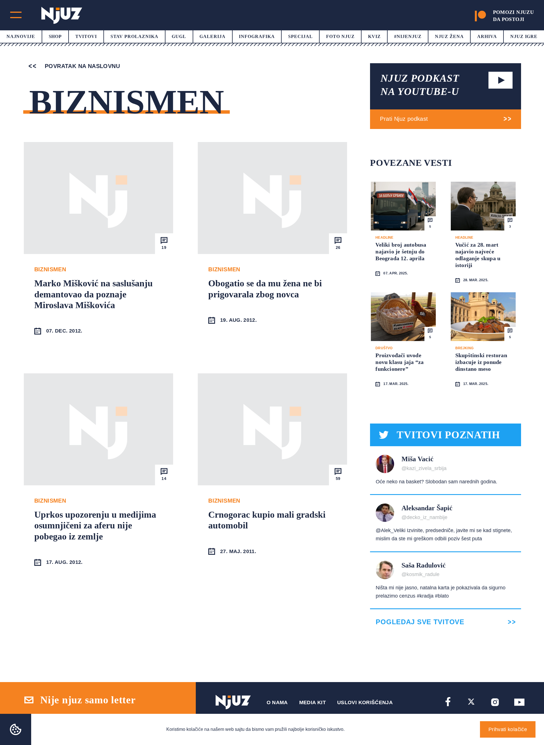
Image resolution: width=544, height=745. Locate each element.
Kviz (374, 36)
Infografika (257, 36)
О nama (277, 702)
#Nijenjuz (408, 36)
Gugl (179, 36)
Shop (55, 36)
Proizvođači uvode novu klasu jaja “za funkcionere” (399, 362)
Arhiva (487, 36)
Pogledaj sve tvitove (420, 622)
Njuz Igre (524, 36)
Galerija (212, 36)
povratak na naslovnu (81, 66)
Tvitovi (86, 36)
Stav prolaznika (134, 36)
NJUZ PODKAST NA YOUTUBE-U (420, 85)
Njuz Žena (449, 36)
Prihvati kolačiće (507, 729)
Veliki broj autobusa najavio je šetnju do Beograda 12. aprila (400, 251)
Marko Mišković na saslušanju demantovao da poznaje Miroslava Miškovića (93, 294)
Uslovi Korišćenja (365, 702)
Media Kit (312, 702)
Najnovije (21, 36)
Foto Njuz (340, 36)
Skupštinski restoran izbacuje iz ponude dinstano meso (481, 362)
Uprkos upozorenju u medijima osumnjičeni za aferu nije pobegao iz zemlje (95, 525)
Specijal (300, 36)
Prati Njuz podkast (404, 119)
